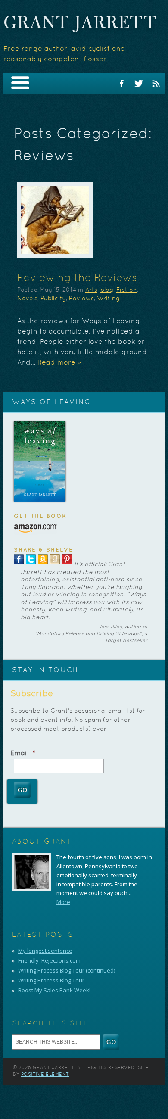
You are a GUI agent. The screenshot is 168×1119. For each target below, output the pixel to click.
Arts (91, 290)
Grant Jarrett (80, 24)
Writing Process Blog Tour (51, 980)
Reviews (81, 299)
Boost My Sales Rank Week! (54, 990)
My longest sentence (45, 950)
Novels (27, 299)
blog (106, 290)
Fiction (126, 290)
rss (156, 83)
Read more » (59, 363)
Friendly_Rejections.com (49, 960)
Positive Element (45, 1074)
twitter (139, 83)
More (63, 902)
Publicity (53, 299)
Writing (108, 299)
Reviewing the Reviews (77, 278)
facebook (121, 83)
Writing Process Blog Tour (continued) (66, 970)
